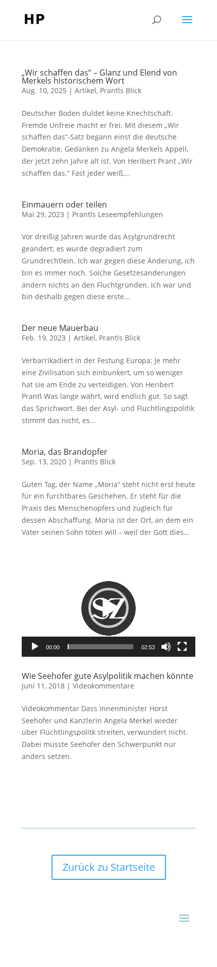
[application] (108, 608)
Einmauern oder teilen (64, 204)
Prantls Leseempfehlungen (117, 214)
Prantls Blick (120, 90)
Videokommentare (103, 685)
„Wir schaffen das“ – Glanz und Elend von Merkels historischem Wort (99, 76)
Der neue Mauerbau (60, 327)
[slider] (100, 646)
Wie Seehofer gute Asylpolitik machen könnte (107, 675)
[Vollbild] (182, 647)
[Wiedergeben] (35, 647)
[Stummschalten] (166, 647)
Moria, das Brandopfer (64, 451)
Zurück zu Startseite (109, 867)
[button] (108, 608)
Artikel (85, 90)
